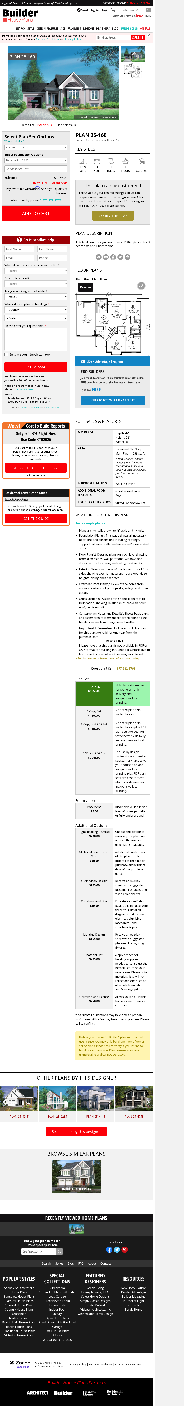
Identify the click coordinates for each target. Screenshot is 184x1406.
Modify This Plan (113, 216)
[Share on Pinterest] (127, 257)
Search (46, 1263)
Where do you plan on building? (27, 304)
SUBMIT (138, 38)
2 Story (57, 1335)
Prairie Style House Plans (19, 1322)
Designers (103, 28)
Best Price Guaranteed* (50, 183)
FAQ (81, 1263)
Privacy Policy (73, 39)
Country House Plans (19, 1309)
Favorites (74, 28)
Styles (59, 1263)
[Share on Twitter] (120, 257)
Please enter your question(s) (25, 326)
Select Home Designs (95, 1296)
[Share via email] (98, 257)
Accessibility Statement (128, 1364)
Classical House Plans (19, 1301)
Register (95, 10)
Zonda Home (133, 1309)
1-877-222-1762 (50, 200)
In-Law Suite (57, 1305)
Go (148, 10)
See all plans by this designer (76, 1131)
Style (30, 28)
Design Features (47, 28)
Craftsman (19, 1314)
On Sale (145, 28)
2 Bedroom (57, 1288)
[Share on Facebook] (113, 257)
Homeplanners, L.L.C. (95, 1292)
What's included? (14, 141)
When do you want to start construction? (31, 265)
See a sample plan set (91, 523)
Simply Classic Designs (95, 1301)
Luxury (57, 1314)
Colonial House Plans (19, 1305)
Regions (88, 28)
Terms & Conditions (47, 39)
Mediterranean (19, 1318)
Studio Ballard (95, 1305)
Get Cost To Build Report (35, 468)
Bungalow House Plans (19, 1296)
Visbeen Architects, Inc (95, 1309)
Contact (105, 1263)
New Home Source (133, 1288)
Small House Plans (57, 1331)
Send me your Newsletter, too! (30, 355)
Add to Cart (36, 213)
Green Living (95, 1288)
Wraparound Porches (57, 1340)
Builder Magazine (133, 1296)
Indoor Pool (57, 1309)
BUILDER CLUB (129, 28)
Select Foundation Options (23, 155)
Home (79, 140)
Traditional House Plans (108, 140)
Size (62, 28)
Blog (115, 28)
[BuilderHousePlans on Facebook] (109, 1250)
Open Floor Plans (57, 1318)
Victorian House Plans (19, 1335)
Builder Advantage (133, 1292)
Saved (84, 10)
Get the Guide (36, 518)
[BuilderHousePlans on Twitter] (117, 1250)
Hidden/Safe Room (57, 1301)
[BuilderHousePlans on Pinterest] (124, 1250)
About (92, 1263)
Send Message (36, 367)
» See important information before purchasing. (107, 658)
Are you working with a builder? (25, 291)
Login (105, 10)
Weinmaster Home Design (95, 1314)
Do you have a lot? (16, 278)
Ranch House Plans (19, 1327)
